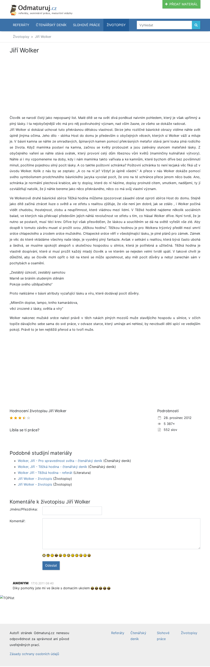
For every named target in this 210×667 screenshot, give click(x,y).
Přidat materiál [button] (183, 4)
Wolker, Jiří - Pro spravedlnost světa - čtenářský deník (60, 461)
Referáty (21, 25)
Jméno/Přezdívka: (24, 509)
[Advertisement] (44, 84)
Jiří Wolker (43, 37)
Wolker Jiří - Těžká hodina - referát (45, 473)
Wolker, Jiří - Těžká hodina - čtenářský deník (52, 467)
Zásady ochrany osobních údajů (34, 654)
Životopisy (116, 25)
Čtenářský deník (51, 25)
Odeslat (51, 565)
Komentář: (17, 521)
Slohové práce (86, 25)
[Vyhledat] (196, 25)
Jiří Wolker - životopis (35, 479)
